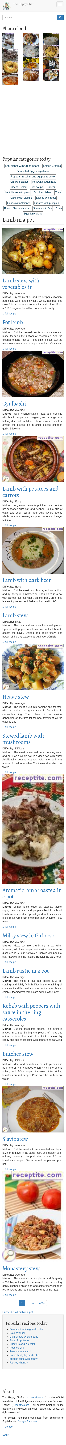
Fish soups (36, 187)
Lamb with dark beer (26, 580)
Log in (5, 1434)
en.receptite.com (35, 1397)
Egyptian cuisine (33, 213)
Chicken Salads (19, 181)
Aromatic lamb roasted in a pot (32, 893)
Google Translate (27, 1421)
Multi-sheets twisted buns (23, 1336)
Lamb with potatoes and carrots (30, 492)
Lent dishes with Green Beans (22, 166)
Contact (9, 1426)
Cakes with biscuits (21, 197)
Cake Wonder (17, 1333)
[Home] (6, 5)
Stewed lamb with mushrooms (23, 739)
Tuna (58, 192)
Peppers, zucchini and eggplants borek (33, 176)
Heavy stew (15, 697)
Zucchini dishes (42, 192)
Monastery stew (21, 1268)
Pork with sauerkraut (44, 181)
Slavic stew (15, 1139)
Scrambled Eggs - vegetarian (33, 171)
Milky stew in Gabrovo (28, 935)
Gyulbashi (14, 403)
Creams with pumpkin (46, 203)
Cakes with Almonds (18, 203)
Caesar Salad (19, 187)
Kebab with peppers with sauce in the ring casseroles (31, 1012)
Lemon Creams (52, 166)
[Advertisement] (33, 118)
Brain (59, 208)
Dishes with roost (46, 197)
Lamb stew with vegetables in (21, 283)
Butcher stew (17, 1054)
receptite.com (21, 1405)
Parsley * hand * (18, 1362)
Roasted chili (16, 1347)
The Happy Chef (23, 4)
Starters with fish (42, 208)
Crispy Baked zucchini (22, 1344)
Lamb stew (15, 615)
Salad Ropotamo (19, 1340)
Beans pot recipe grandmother (26, 1329)
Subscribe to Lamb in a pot (17, 1312)
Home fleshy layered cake (24, 1355)
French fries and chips (16, 208)
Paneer (51, 187)
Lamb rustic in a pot (25, 971)
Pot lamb (12, 322)
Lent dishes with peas (17, 192)
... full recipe (9, 313)
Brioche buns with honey (23, 1358)
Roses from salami (20, 1351)
